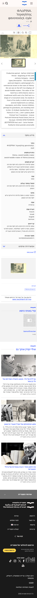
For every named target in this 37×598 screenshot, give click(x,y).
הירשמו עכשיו (9, 550)
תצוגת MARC (30, 252)
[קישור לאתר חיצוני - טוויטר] (19, 561)
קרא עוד (20, 536)
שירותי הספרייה (25, 494)
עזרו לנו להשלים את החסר (21, 299)
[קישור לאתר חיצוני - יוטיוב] (23, 565)
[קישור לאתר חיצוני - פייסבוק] (23, 561)
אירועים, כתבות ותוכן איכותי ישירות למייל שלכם (27, 550)
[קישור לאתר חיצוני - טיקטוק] (10, 561)
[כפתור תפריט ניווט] (31, 3)
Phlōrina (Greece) (30, 289)
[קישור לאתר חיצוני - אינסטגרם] (15, 561)
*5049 (31, 583)
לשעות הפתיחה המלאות (25, 587)
